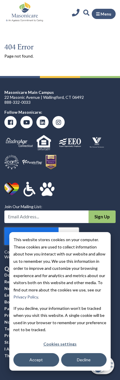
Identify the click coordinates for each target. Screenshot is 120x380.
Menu (105, 13)
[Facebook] (10, 122)
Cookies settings (60, 343)
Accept (36, 359)
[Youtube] (26, 122)
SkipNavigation (58, 6)
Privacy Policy (25, 296)
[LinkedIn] (42, 122)
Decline (84, 359)
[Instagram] (58, 122)
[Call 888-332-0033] (77, 12)
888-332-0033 (17, 102)
